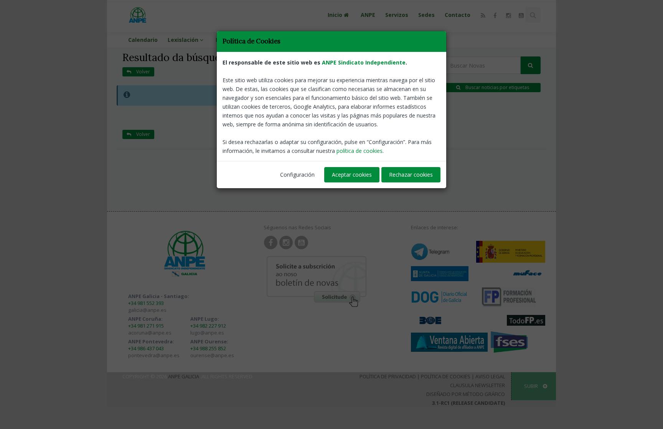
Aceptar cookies (352, 174)
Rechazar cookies (411, 174)
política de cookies (359, 150)
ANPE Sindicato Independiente (364, 62)
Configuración (297, 174)
